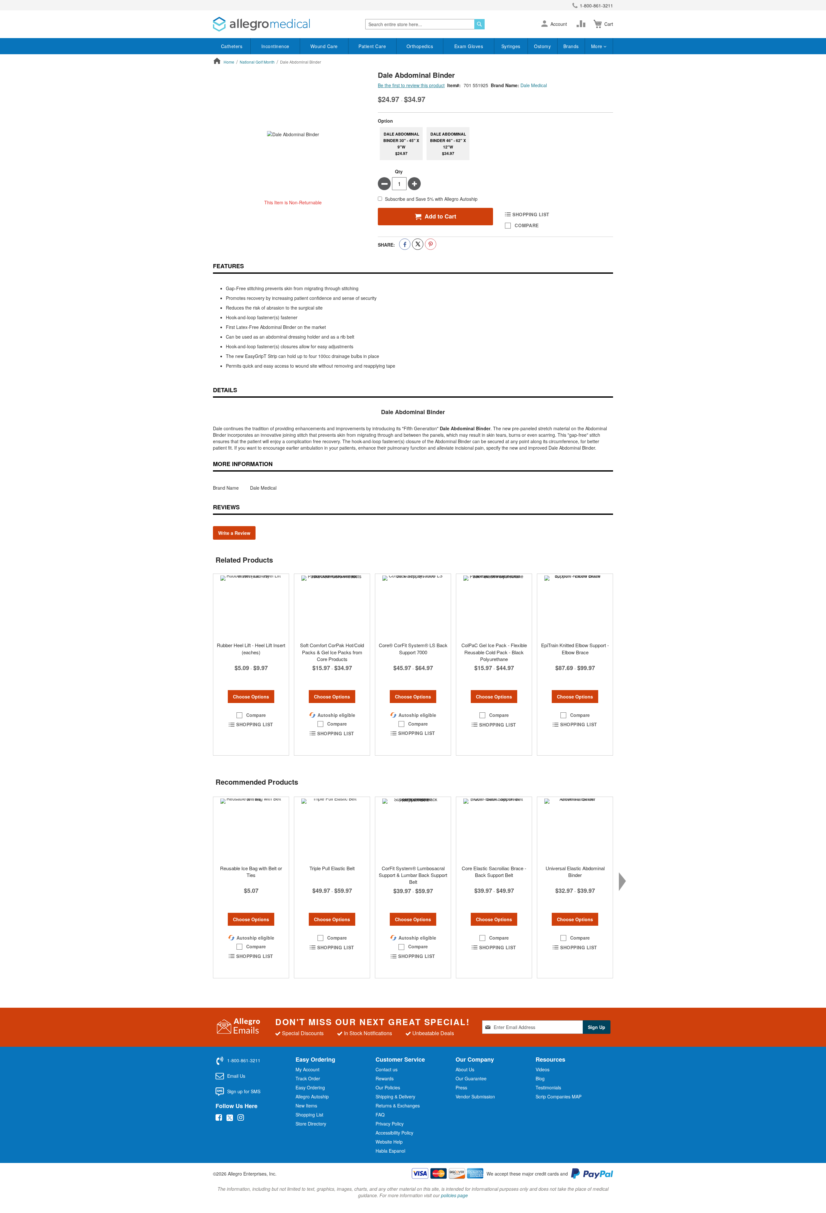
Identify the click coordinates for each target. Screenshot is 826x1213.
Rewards (385, 1078)
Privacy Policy (390, 1123)
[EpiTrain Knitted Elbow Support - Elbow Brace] (575, 606)
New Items (306, 1105)
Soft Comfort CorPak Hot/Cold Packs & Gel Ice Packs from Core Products (332, 652)
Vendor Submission (475, 1096)
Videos (542, 1069)
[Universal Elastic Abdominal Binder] (575, 829)
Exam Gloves (468, 46)
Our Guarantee (471, 1078)
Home (229, 62)
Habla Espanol (390, 1150)
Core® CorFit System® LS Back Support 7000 (413, 648)
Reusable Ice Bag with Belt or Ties (251, 871)
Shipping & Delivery (395, 1096)
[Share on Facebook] (404, 244)
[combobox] (425, 24)
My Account (307, 1069)
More (597, 46)
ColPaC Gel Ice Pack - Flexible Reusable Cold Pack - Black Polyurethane (494, 652)
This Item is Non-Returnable (293, 202)
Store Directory (311, 1123)
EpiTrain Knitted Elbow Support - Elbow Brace (575, 648)
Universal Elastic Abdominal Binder (575, 871)
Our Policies (388, 1087)
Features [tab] (228, 266)
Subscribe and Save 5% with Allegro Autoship (431, 199)
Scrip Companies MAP (558, 1096)
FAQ (380, 1114)
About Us (465, 1069)
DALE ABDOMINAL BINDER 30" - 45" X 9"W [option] (401, 143)
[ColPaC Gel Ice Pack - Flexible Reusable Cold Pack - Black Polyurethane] (494, 606)
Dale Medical (533, 85)
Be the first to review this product (411, 85)
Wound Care (324, 46)
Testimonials (548, 1087)
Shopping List (309, 1114)
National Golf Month (257, 62)
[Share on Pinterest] (430, 244)
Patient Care (372, 46)
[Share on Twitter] (417, 244)
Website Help (389, 1141)
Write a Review (234, 533)
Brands (571, 46)
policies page (454, 1195)
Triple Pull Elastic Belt (332, 868)
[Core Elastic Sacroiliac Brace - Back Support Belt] (494, 829)
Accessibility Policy (394, 1132)
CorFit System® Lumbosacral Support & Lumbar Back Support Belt (413, 875)
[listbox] (495, 144)
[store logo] (261, 24)
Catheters (232, 46)
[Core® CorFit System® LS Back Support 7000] (413, 606)
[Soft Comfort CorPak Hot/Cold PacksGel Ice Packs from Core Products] (332, 606)
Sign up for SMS (243, 1091)
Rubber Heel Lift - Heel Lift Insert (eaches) (251, 648)
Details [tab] (225, 390)
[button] (544, 24)
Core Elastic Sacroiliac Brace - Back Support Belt (494, 871)
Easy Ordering (310, 1087)
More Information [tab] (243, 464)
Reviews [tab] (226, 507)
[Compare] (582, 23)
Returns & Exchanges (398, 1105)
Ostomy (542, 46)
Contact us (387, 1069)
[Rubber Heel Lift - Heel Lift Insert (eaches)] (251, 606)
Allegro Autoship (312, 1096)
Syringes (510, 46)
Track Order (308, 1078)
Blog (540, 1078)
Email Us (236, 1076)
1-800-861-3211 (596, 5)
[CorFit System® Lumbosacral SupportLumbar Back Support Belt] (413, 829)
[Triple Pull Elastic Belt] (332, 829)
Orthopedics (420, 46)
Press (461, 1087)
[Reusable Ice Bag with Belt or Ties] (251, 829)
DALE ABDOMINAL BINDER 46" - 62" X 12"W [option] (448, 143)
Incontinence (275, 46)
